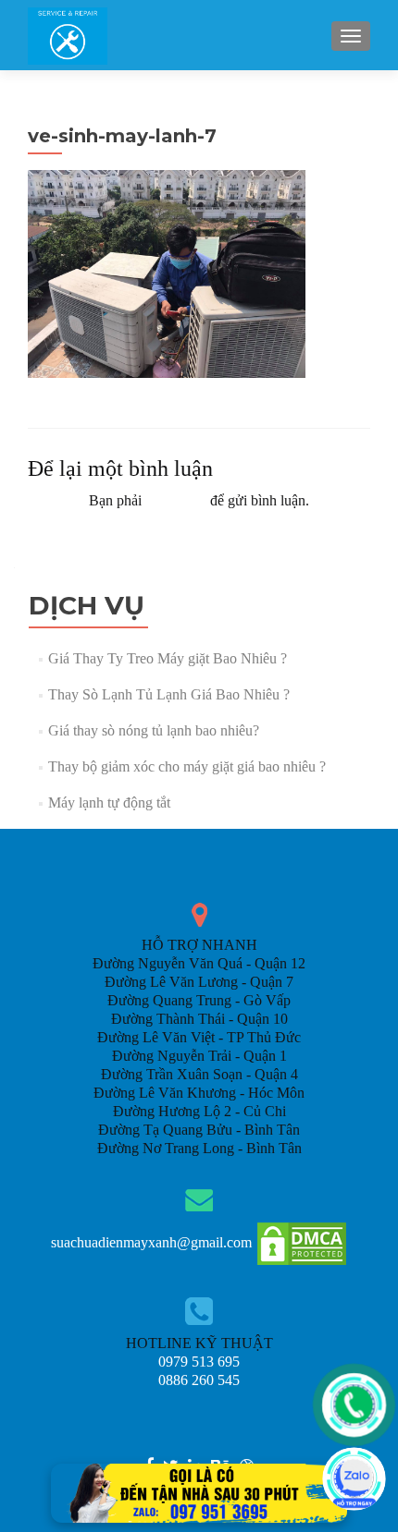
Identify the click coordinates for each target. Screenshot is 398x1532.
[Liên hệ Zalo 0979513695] (199, 1492)
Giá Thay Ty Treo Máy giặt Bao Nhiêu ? (167, 658)
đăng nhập (175, 500)
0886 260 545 (199, 1380)
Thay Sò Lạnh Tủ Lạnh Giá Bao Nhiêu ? (169, 694)
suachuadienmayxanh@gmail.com (151, 1242)
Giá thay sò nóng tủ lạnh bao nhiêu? (153, 730)
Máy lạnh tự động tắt (109, 802)
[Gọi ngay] (354, 1405)
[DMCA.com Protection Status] (301, 1242)
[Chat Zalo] (354, 1479)
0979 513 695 (199, 1361)
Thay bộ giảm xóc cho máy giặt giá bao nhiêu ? (187, 766)
